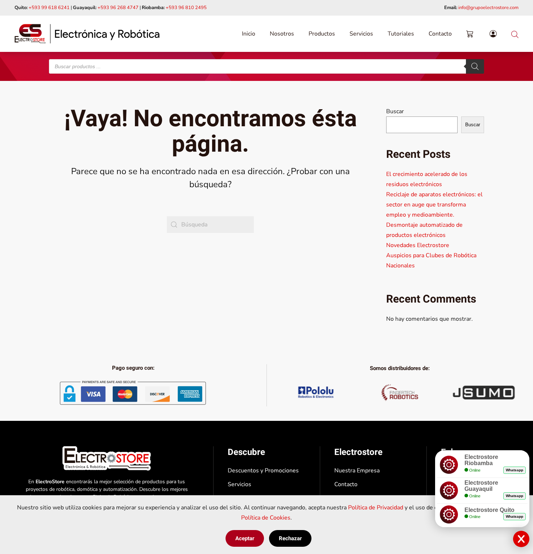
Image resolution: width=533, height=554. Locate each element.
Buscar (395, 111)
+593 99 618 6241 (49, 7)
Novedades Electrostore (417, 245)
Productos (322, 34)
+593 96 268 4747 (118, 7)
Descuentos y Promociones (263, 471)
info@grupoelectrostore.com (488, 7)
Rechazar (290, 538)
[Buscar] (475, 66)
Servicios (361, 34)
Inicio (248, 34)
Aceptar (244, 538)
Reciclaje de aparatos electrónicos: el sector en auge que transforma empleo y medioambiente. (434, 204)
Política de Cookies (265, 518)
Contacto (440, 34)
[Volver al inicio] (87, 33)
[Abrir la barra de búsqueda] (514, 33)
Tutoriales (401, 34)
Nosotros (282, 34)
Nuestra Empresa (357, 471)
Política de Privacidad (375, 508)
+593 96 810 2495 (186, 7)
